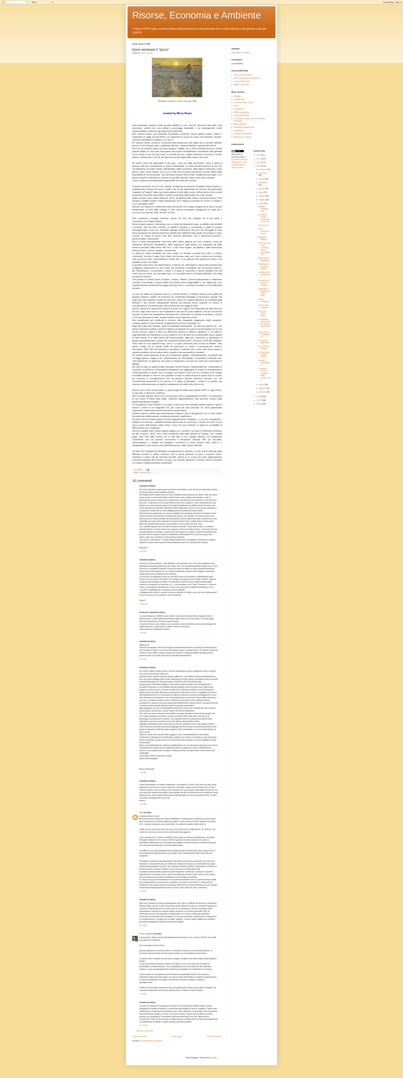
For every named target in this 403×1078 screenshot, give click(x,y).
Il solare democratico (264, 362)
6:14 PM (142, 994)
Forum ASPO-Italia (242, 81)
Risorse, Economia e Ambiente (196, 15)
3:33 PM (142, 891)
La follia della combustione (264, 274)
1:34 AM (142, 633)
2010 (258, 162)
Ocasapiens (239, 130)
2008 (258, 396)
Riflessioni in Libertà (242, 137)
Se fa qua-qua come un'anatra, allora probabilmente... (264, 249)
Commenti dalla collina (243, 102)
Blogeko (237, 96)
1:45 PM (142, 804)
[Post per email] (147, 470)
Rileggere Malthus (262, 238)
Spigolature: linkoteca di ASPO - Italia (264, 292)
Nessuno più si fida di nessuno (263, 282)
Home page (177, 1036)
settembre (263, 183)
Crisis (236, 106)
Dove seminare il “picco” (264, 231)
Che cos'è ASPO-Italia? (262, 313)
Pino (141, 812)
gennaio (262, 392)
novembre (263, 173)
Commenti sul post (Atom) (152, 1041)
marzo (261, 384)
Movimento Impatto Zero (244, 127)
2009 (258, 166)
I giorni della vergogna (263, 306)
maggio (262, 200)
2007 (258, 400)
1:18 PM (142, 772)
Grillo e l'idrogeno (263, 300)
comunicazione (145, 472)
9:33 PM (142, 551)
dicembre (263, 169)
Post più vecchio (214, 1036)
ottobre (262, 179)
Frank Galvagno (146, 53)
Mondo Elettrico (240, 124)
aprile (261, 203)
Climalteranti (239, 99)
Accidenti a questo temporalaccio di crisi (264, 218)
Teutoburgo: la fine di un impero (264, 266)
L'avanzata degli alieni (264, 341)
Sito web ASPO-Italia (242, 75)
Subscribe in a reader (240, 52)
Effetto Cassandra (241, 84)
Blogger (213, 1058)
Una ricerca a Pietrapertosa (264, 334)
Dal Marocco (263, 225)
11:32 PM (143, 1025)
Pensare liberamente (243, 134)
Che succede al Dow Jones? (264, 354)
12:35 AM (143, 604)
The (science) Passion (264, 347)
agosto (262, 189)
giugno (262, 196)
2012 (258, 155)
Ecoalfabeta (239, 109)
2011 (258, 159)
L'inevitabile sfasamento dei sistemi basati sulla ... (264, 324)
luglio (261, 192)
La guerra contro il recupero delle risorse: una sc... (264, 374)
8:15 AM (142, 659)
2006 (258, 404)
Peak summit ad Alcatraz (264, 259)
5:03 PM (142, 925)
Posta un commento (144, 1031)
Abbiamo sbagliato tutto (263, 208)
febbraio (262, 388)
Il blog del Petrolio (241, 115)
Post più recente (140, 1036)
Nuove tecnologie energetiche (247, 78)
